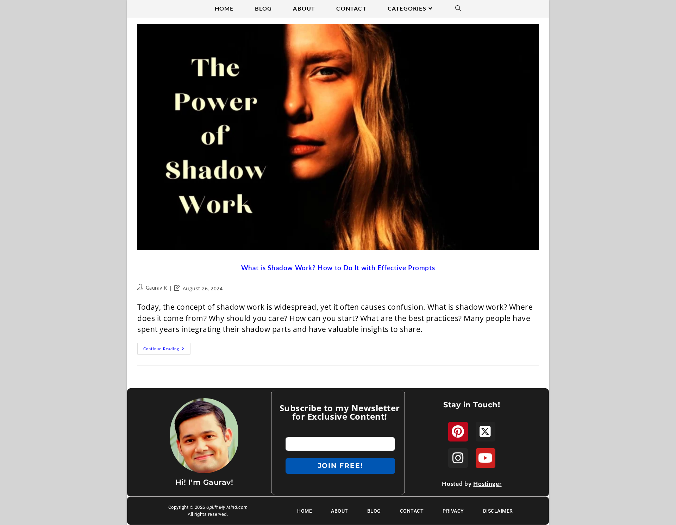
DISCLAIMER (498, 511)
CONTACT (412, 511)
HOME (304, 511)
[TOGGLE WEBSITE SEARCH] (458, 9)
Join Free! (340, 466)
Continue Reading (166, 347)
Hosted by (471, 484)
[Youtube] (485, 458)
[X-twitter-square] (485, 431)
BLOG (374, 511)
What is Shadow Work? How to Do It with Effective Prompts (338, 268)
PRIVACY (453, 511)
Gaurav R (156, 288)
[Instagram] (458, 458)
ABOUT (339, 511)
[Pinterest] (458, 431)
